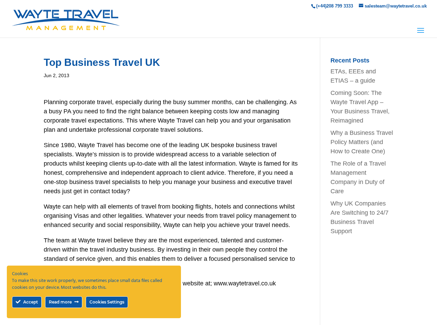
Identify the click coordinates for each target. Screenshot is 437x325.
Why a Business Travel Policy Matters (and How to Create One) (361, 142)
